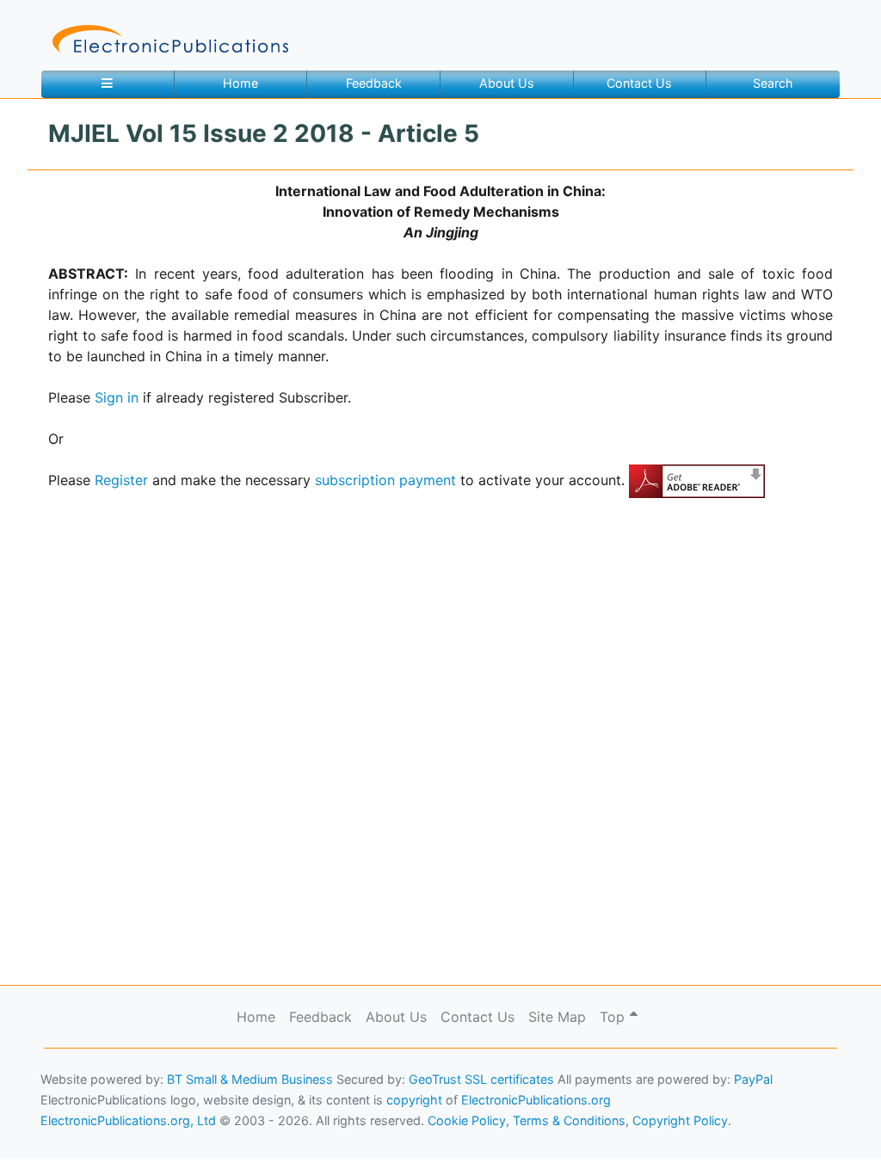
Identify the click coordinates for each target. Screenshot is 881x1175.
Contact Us (639, 83)
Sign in (117, 397)
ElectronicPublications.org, (88, 1103)
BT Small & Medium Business (250, 1079)
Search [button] (773, 83)
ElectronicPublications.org (536, 1099)
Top (614, 1016)
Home (240, 83)
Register (121, 480)
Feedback (374, 83)
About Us (506, 83)
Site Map (557, 1016)
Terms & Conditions (147, 1136)
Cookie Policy (54, 1136)
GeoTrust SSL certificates (481, 1079)
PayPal (753, 1079)
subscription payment (385, 480)
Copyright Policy (680, 1120)
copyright (414, 1099)
